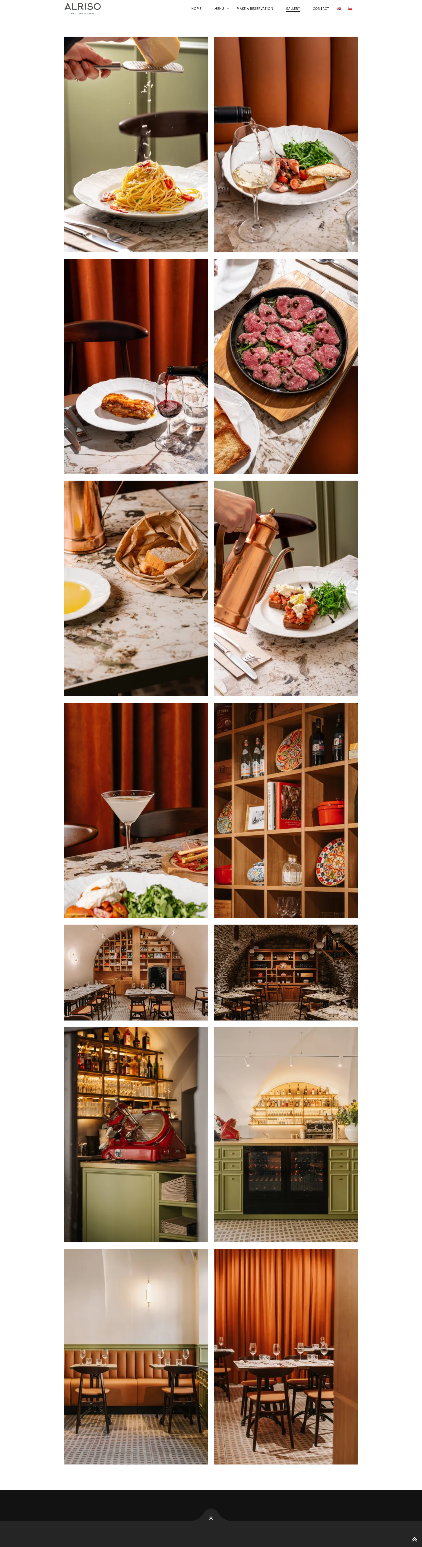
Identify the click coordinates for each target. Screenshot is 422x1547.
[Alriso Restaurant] (90, 9)
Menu (219, 8)
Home (196, 8)
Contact (321, 8)
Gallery (293, 8)
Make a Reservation (255, 8)
